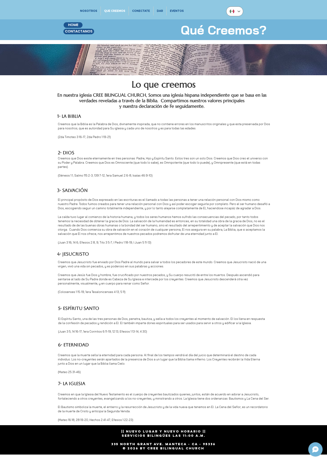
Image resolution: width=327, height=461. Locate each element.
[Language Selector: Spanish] (234, 11)
